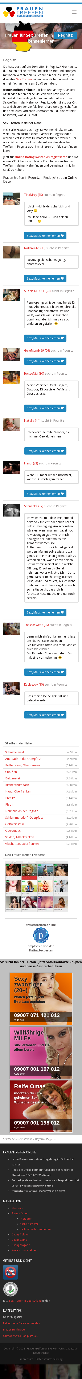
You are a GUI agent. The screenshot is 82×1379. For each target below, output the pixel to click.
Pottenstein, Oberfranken (41, 765)
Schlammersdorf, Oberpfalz (41, 817)
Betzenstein (41, 778)
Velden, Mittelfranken (41, 837)
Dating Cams (19, 1240)
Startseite (9, 1139)
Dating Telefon (20, 1234)
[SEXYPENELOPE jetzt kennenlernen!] (11, 295)
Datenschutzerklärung (49, 1359)
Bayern (39, 1139)
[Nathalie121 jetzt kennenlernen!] (11, 252)
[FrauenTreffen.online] (23, 12)
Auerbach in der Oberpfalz (41, 759)
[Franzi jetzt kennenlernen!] (11, 467)
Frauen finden (20, 1213)
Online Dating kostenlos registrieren (41, 157)
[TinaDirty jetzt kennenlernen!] (11, 198)
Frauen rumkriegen (14, 1329)
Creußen (41, 772)
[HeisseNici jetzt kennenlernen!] (11, 377)
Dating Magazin (21, 1245)
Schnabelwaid (41, 752)
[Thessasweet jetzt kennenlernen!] (11, 629)
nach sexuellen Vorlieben (35, 1229)
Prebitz (41, 798)
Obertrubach (41, 831)
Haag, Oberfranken (41, 791)
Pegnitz (61, 195)
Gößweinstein (41, 824)
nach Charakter (29, 1224)
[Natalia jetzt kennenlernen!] (11, 424)
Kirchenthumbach (41, 785)
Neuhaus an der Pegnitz (41, 811)
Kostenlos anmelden (24, 1250)
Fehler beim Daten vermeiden (21, 1323)
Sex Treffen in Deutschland (25, 1300)
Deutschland (25, 1139)
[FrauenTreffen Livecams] (36, 886)
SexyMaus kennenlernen (44, 236)
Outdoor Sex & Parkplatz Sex (20, 1336)
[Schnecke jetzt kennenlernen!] (11, 510)
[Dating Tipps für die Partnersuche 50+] (41, 935)
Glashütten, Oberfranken (41, 844)
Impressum (26, 1359)
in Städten (26, 1218)
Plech (41, 804)
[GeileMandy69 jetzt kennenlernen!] (11, 354)
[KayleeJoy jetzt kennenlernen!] (11, 688)
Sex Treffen (24, 79)
